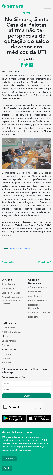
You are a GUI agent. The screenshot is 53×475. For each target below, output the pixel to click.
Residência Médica (37, 300)
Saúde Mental (8, 284)
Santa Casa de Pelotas (19, 248)
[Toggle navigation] (47, 6)
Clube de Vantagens (11, 292)
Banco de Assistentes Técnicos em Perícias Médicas (12, 300)
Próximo (44, 262)
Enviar (27, 395)
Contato (6, 358)
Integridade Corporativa (34, 306)
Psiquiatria (33, 316)
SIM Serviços (8, 288)
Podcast (6, 345)
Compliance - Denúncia (39, 312)
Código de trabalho (38, 287)
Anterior (9, 262)
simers (14, 6)
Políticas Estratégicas (12, 332)
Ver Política (9, 458)
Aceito (7, 468)
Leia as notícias (9, 340)
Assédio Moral (35, 296)
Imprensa (6, 362)
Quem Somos (8, 327)
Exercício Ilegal (35, 291)
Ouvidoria (6, 353)
